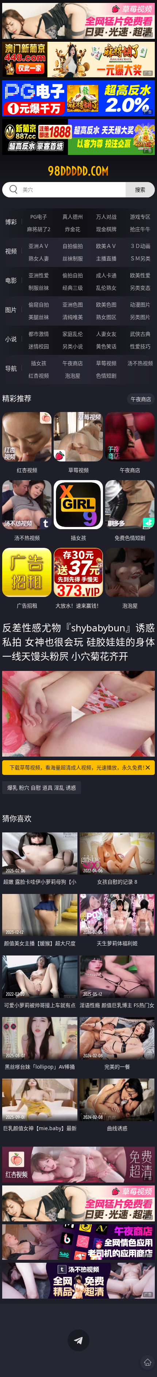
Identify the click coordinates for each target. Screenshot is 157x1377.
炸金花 (72, 229)
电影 (11, 280)
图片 (11, 310)
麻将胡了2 (38, 229)
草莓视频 (106, 363)
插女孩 (38, 363)
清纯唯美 (72, 316)
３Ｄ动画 (140, 245)
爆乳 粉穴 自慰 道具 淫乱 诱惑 (41, 787)
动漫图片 (140, 304)
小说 (11, 339)
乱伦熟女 (106, 287)
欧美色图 (106, 304)
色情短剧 (106, 375)
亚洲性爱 (38, 275)
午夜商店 (72, 363)
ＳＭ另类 (140, 258)
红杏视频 (38, 375)
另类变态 (140, 287)
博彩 (11, 222)
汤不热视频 (140, 363)
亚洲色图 (72, 304)
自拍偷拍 (72, 245)
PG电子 (38, 216)
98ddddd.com (78, 171)
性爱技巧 (140, 346)
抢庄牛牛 (140, 229)
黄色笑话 (106, 346)
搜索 (140, 189)
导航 (11, 368)
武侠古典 (140, 333)
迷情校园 (38, 346)
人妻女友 (106, 333)
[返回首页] (147, 1362)
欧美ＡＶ (106, 245)
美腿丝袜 (38, 316)
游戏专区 (140, 216)
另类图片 (140, 316)
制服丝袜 (38, 287)
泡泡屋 (72, 375)
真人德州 (72, 216)
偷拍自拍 (72, 275)
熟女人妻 (38, 258)
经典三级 (72, 287)
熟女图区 (106, 316)
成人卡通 (106, 275)
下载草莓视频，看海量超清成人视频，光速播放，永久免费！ (78, 767)
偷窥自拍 (38, 304)
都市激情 (38, 333)
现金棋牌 (106, 229)
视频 (11, 251)
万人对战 (106, 216)
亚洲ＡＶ (38, 245)
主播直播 (106, 258)
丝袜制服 (72, 258)
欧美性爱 (140, 275)
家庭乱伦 (72, 333)
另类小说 (72, 346)
